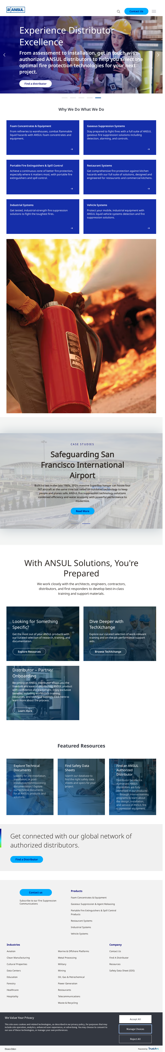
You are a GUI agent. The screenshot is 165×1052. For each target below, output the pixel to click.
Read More (82, 511)
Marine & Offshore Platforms (73, 951)
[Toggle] (154, 11)
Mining (62, 970)
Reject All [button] (135, 1039)
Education (12, 977)
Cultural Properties (17, 964)
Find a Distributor (26, 859)
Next (150, 479)
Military (62, 964)
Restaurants (64, 989)
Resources (115, 964)
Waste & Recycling (68, 1002)
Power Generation (67, 983)
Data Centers (14, 970)
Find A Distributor (119, 957)
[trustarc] (153, 1049)
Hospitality (12, 996)
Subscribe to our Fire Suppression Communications (38, 902)
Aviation (11, 951)
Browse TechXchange (108, 651)
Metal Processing (67, 957)
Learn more (25, 711)
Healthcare (13, 989)
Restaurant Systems (81, 920)
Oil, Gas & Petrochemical (71, 977)
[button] (6, 54)
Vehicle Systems (79, 933)
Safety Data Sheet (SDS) (122, 970)
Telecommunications (69, 996)
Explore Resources (29, 651)
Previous (12, 483)
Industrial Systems (81, 927)
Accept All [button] (135, 1019)
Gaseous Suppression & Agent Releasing (93, 903)
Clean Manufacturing (18, 957)
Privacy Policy (10, 1048)
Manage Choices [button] (135, 1029)
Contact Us (136, 11)
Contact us (35, 892)
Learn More (31, 90)
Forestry (11, 983)
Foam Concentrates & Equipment (89, 897)
